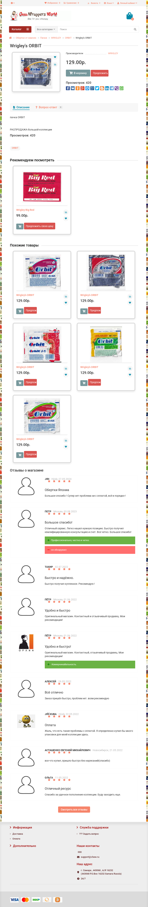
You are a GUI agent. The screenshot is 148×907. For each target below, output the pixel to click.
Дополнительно (24, 845)
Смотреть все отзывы (74, 809)
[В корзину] (19, 226)
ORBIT (68, 37)
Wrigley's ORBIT (25, 295)
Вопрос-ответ (50, 107)
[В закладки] (55, 57)
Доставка (17, 833)
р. (93, 3)
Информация (22, 827)
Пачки (43, 37)
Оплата (16, 838)
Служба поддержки (94, 827)
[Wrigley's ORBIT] (36, 72)
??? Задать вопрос (89, 833)
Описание (23, 107)
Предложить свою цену (100, 73)
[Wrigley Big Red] (42, 187)
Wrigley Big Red (25, 209)
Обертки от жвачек (26, 37)
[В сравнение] (55, 64)
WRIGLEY (56, 37)
